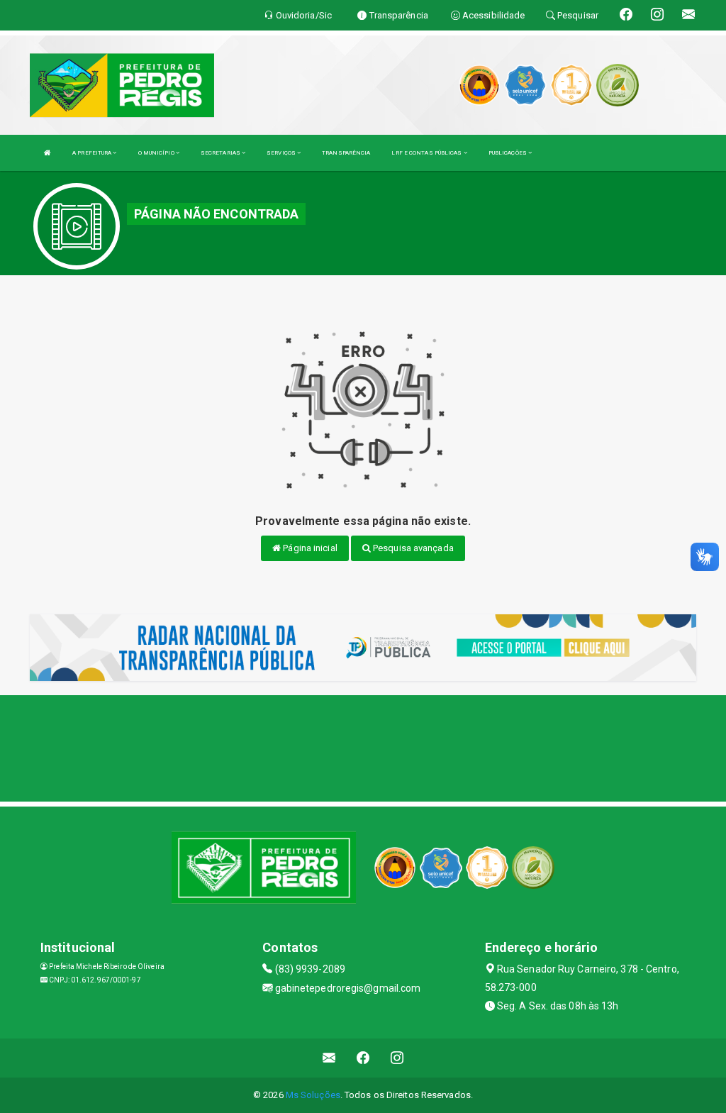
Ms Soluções (313, 1095)
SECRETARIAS (221, 153)
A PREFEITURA (92, 153)
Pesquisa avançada (412, 548)
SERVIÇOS (282, 153)
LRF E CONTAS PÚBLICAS (427, 153)
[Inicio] (47, 153)
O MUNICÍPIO (157, 153)
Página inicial (309, 548)
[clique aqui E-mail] (329, 1058)
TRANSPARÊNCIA (346, 153)
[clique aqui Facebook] (363, 1058)
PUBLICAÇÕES (508, 153)
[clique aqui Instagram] (397, 1058)
